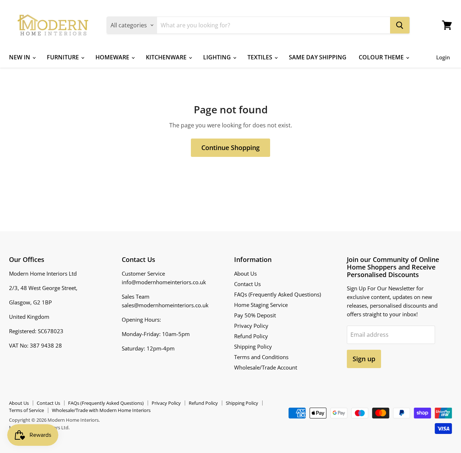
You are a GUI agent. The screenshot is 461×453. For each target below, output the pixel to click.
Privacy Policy (251, 325)
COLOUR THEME (382, 57)
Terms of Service (26, 410)
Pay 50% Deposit (255, 315)
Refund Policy (251, 336)
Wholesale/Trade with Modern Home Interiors (101, 410)
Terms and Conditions (261, 357)
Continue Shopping (230, 147)
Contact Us (247, 283)
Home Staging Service (261, 304)
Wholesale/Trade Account (265, 367)
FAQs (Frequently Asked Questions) (277, 294)
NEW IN (20, 57)
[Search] (399, 25)
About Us (245, 273)
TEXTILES (260, 57)
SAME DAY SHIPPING (317, 57)
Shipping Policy (253, 346)
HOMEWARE (113, 57)
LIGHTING (217, 57)
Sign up (364, 358)
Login (443, 57)
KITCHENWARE (167, 57)
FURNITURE (63, 57)
